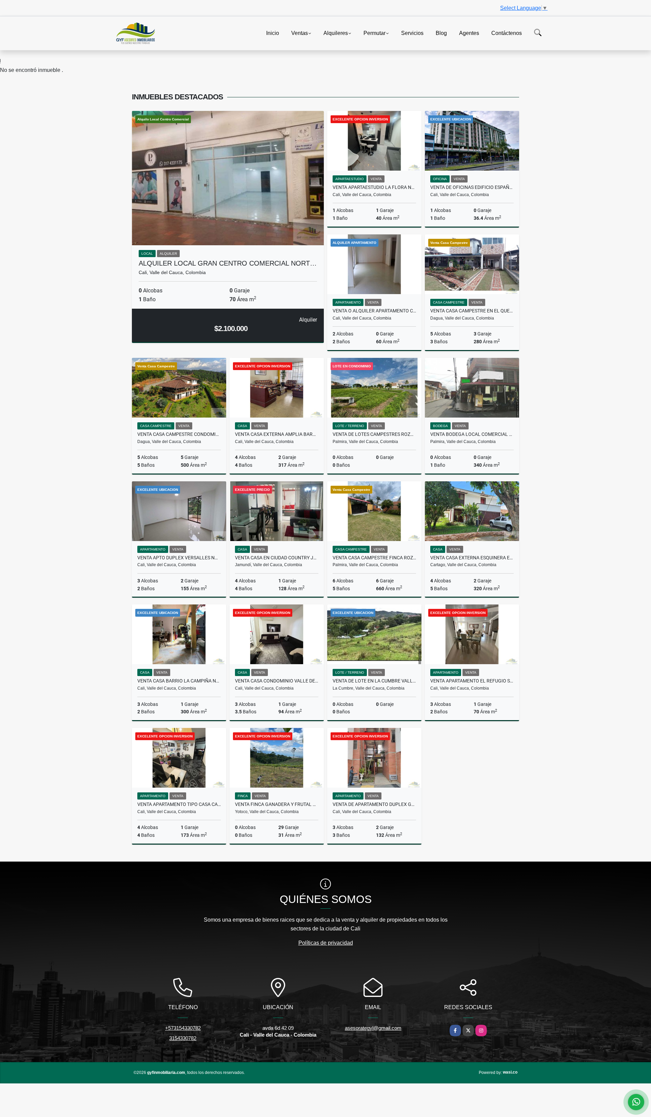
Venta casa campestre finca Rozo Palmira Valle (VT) (374, 557)
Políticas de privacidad (325, 943)
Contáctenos (506, 33)
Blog (441, 33)
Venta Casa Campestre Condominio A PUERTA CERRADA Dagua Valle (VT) (179, 434)
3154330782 (182, 1038)
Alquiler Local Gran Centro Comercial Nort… (228, 263)
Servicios (412, 33)
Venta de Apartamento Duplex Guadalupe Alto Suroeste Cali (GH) (374, 804)
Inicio (272, 33)
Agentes (469, 33)
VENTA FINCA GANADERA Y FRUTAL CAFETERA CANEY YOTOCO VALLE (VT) (276, 804)
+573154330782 (183, 1028)
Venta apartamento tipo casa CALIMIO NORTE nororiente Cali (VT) (179, 804)
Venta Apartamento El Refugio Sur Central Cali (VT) (472, 680)
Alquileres (335, 33)
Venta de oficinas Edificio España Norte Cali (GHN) (472, 187)
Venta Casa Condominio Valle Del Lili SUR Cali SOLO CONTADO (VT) (276, 680)
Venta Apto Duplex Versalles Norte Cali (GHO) (179, 557)
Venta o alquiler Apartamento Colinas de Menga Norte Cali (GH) (374, 310)
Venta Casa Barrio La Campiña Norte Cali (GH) (179, 680)
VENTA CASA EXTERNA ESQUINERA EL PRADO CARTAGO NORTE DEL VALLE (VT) (472, 557)
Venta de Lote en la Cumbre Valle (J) (374, 680)
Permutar (374, 33)
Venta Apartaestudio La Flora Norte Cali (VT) (374, 187)
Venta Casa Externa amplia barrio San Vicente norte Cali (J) (276, 434)
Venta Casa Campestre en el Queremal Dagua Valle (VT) (472, 310)
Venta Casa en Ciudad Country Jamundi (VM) (276, 557)
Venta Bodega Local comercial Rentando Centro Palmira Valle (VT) (472, 434)
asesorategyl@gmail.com (373, 1028)
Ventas (299, 33)
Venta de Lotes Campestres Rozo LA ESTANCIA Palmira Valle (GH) (374, 434)
